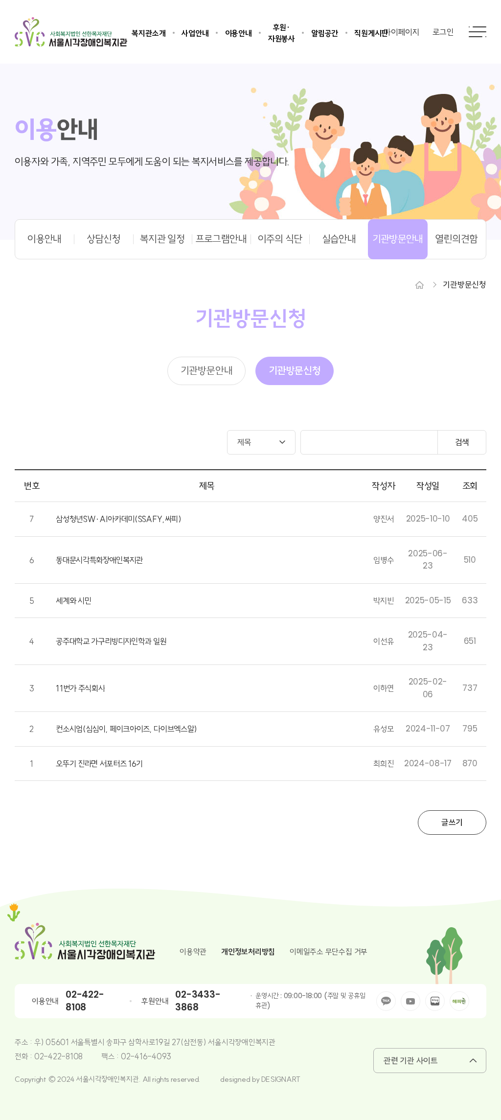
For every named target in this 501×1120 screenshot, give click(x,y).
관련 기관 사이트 (411, 1060)
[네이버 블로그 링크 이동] (435, 1001)
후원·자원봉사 (281, 33)
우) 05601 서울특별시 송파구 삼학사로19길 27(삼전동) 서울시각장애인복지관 (154, 1042)
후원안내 (154, 1001)
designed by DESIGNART (260, 1079)
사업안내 (195, 33)
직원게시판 (371, 33)
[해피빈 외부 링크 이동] (459, 1001)
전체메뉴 (477, 31)
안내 (56, 130)
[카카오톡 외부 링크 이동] (386, 1001)
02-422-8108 (85, 1001)
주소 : (24, 1042)
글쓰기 (452, 822)
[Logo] (71, 32)
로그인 (443, 32)
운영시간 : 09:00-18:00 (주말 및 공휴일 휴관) (310, 1000)
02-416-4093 (146, 1056)
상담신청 (103, 238)
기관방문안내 (397, 238)
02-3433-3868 (197, 1001)
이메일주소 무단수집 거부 (328, 952)
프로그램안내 (221, 238)
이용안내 (238, 33)
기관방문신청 (464, 284)
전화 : (24, 1056)
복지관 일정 (162, 238)
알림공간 (324, 33)
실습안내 (339, 238)
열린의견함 (456, 238)
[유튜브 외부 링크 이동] (410, 1001)
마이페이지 (402, 32)
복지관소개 (148, 33)
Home (419, 285)
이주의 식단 (280, 238)
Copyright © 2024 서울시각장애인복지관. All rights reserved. (108, 1079)
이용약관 (193, 952)
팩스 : (111, 1056)
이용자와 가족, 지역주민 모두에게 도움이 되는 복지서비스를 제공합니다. (152, 162)
